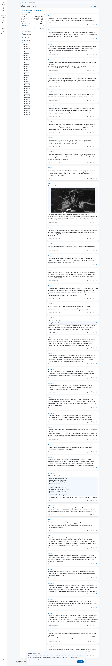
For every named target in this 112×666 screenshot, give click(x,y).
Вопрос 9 (50, 137)
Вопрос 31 (51, 519)
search (22, 2)
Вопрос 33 (51, 553)
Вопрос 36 (51, 599)
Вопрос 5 (50, 76)
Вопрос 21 (51, 353)
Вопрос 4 (50, 60)
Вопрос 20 (51, 337)
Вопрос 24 (51, 397)
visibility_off (92, 6)
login (98, 2)
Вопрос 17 (51, 286)
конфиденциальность (42, 655)
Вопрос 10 (51, 152)
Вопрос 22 (51, 369)
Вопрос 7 (50, 106)
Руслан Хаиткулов (38, 10)
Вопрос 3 (50, 44)
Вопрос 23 (51, 383)
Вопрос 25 (51, 413)
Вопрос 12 (51, 183)
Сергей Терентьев (26, 10)
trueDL (30, 23)
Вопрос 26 (51, 427)
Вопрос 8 (50, 122)
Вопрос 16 (51, 270)
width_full (98, 6)
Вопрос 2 (50, 30)
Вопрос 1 (50, 16)
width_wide (95, 6)
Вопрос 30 (51, 505)
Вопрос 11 (51, 167)
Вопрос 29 (51, 473)
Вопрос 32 (51, 535)
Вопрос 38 (51, 631)
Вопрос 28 (51, 457)
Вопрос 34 (51, 569)
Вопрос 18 (51, 303)
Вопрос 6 (50, 92)
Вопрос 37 (51, 613)
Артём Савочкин (26, 12)
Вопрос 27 (51, 445)
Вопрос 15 (51, 256)
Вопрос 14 (51, 244)
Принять (80, 661)
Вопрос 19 (51, 318)
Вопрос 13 (51, 228)
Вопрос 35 (51, 583)
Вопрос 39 (51, 647)
